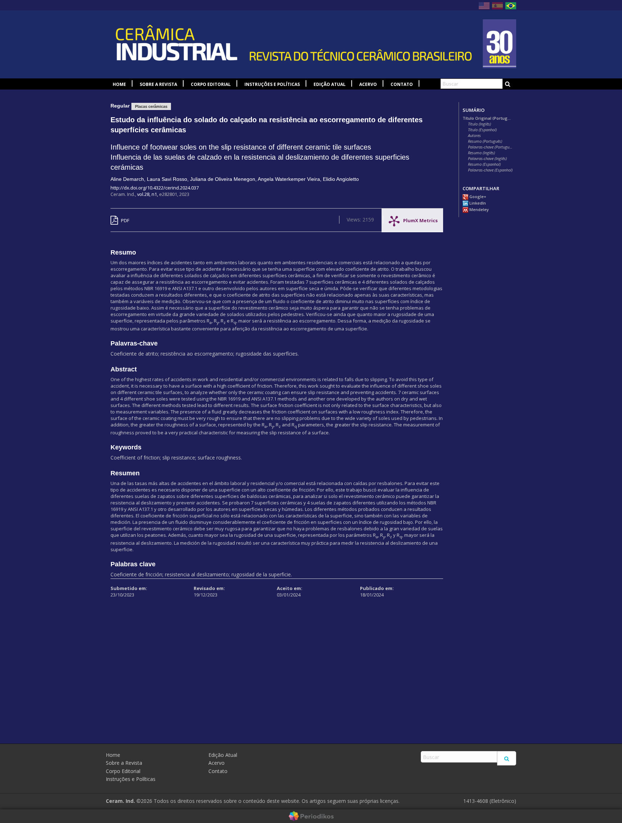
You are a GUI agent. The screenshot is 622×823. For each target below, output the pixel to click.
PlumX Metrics (420, 219)
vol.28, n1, (148, 194)
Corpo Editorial (211, 84)
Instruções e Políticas (272, 84)
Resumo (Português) (485, 141)
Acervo (368, 84)
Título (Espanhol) (482, 129)
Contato (402, 84)
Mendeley (478, 209)
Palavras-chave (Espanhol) (490, 170)
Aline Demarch (127, 179)
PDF (124, 220)
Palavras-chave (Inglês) (487, 158)
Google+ (477, 196)
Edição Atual (330, 84)
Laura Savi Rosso (167, 179)
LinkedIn (477, 203)
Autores (474, 135)
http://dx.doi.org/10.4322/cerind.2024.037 (155, 187)
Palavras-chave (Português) (490, 147)
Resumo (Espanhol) (484, 164)
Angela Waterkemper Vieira (289, 179)
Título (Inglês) (479, 124)
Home (119, 84)
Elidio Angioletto (341, 179)
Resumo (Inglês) (481, 152)
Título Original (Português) (488, 118)
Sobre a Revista (158, 84)
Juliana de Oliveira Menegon (222, 179)
